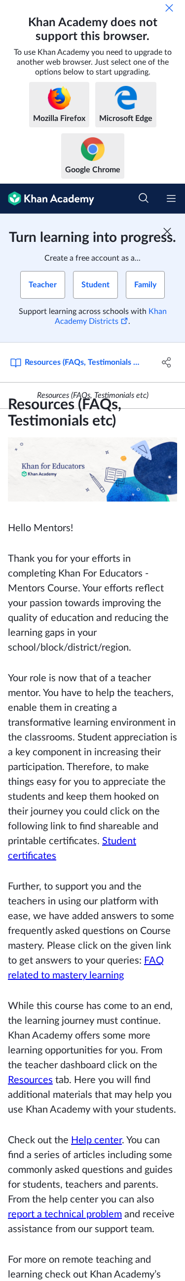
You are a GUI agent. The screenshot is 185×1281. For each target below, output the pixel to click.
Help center (96, 1140)
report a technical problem (65, 1214)
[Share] (166, 362)
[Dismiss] (169, 8)
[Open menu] (171, 198)
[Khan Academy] (47, 198)
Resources (30, 1080)
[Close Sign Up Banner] (167, 231)
